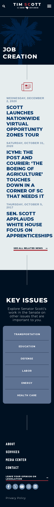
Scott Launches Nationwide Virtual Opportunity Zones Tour (24, 121)
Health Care (27, 395)
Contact (12, 467)
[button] (3, 6)
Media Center (16, 460)
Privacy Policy (16, 498)
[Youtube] (22, 487)
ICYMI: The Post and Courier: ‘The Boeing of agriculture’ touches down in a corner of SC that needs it (25, 174)
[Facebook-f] (9, 487)
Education (27, 346)
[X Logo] (15, 487)
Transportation (27, 334)
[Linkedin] (35, 487)
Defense (27, 358)
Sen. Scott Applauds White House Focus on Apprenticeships (29, 224)
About (10, 444)
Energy (27, 383)
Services (12, 452)
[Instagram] (29, 487)
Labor (27, 370)
